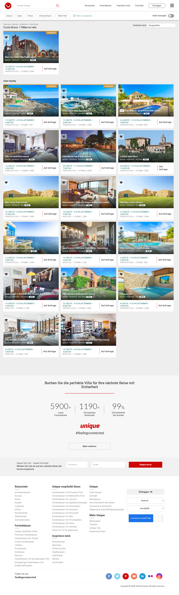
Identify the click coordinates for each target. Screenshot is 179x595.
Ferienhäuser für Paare (63, 523)
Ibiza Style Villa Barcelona (75, 110)
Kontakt (93, 495)
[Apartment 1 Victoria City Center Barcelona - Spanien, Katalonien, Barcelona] (88, 238)
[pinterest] (127, 576)
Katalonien (24, 24)
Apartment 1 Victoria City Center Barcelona (85, 248)
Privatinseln (20, 548)
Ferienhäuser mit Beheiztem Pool (68, 495)
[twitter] (118, 576)
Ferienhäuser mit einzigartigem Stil (32, 558)
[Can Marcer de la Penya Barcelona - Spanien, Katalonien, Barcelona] (146, 100)
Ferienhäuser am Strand (26, 538)
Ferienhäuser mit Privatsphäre (67, 519)
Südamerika (20, 516)
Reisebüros (95, 499)
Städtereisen (58, 552)
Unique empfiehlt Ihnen (26, 531)
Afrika (18, 509)
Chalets (18, 545)
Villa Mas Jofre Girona (131, 202)
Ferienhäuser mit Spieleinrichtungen (69, 502)
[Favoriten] (6, 37)
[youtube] (135, 576)
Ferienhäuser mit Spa (62, 516)
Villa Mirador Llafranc (16, 339)
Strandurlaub (58, 541)
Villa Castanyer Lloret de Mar (135, 248)
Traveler (93, 524)
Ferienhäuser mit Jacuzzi (64, 499)
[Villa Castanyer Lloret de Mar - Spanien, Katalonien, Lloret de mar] (146, 238)
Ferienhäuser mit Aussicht (65, 509)
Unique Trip (95, 528)
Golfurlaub (57, 555)
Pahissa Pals (126, 294)
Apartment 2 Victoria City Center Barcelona (27, 294)
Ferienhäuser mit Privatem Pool (67, 492)
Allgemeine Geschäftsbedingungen (107, 509)
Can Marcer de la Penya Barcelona (142, 110)
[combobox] (161, 25)
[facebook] (110, 576)
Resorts (19, 555)
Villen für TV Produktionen (65, 530)
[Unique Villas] (8, 5)
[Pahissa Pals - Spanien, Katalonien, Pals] (146, 284)
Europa (18, 495)
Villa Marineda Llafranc (16, 110)
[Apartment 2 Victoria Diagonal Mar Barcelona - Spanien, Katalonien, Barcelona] (88, 330)
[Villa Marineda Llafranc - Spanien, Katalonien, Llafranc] (31, 100)
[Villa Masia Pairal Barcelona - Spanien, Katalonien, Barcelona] (88, 146)
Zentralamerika (22, 519)
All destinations (22, 492)
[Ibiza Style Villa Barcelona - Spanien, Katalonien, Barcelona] (88, 100)
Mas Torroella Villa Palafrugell (20, 57)
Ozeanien (19, 506)
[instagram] (160, 576)
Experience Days (97, 531)
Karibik (18, 502)
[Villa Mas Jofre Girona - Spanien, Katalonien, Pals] (146, 192)
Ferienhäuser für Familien (64, 526)
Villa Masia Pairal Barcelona (76, 156)
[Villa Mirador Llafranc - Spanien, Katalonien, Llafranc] (31, 330)
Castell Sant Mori (129, 156)
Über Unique (95, 492)
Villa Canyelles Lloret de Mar (19, 248)
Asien (17, 499)
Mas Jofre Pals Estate (16, 202)
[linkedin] (143, 576)
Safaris (55, 558)
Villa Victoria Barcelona (17, 156)
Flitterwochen (59, 548)
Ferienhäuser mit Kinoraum (65, 513)
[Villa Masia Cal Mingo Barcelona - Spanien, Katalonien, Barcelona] (88, 284)
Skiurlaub (56, 545)
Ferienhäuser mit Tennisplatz (66, 506)
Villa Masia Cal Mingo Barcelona (78, 294)
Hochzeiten (57, 562)
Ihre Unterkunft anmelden (102, 502)
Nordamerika (21, 513)
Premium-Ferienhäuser (26, 534)
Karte (33, 60)
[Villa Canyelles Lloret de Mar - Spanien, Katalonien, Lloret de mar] (31, 238)
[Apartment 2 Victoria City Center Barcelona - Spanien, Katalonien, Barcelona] (31, 284)
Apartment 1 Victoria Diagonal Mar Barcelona (85, 202)
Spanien (15, 24)
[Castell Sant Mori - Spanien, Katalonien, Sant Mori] (146, 146)
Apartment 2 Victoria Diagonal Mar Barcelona (85, 339)
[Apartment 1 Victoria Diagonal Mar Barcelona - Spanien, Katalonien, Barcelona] (88, 192)
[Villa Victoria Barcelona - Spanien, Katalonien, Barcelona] (31, 146)
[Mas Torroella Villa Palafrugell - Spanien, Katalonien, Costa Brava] (31, 47)
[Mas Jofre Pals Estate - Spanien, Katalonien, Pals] (31, 192)
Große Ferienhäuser (24, 541)
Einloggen (144, 492)
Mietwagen (95, 521)
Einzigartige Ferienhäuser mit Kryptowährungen (29, 564)
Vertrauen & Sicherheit (101, 506)
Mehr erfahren (89, 446)
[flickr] (150, 576)
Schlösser (20, 552)
